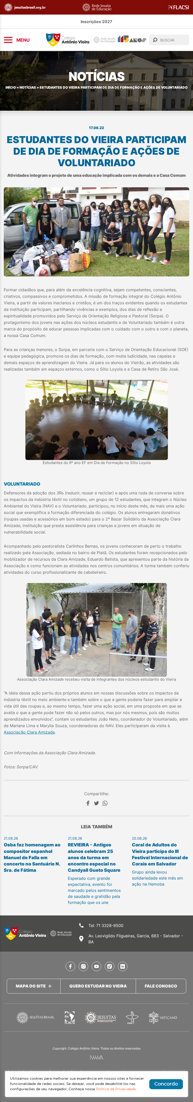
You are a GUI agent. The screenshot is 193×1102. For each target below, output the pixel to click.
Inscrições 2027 (96, 21)
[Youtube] (96, 966)
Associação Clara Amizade (29, 732)
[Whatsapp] (105, 803)
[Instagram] (83, 966)
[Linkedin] (122, 966)
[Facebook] (87, 803)
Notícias (28, 87)
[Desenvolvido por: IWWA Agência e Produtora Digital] (96, 1057)
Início (11, 87)
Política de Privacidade (116, 1089)
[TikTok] (109, 966)
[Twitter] (96, 803)
